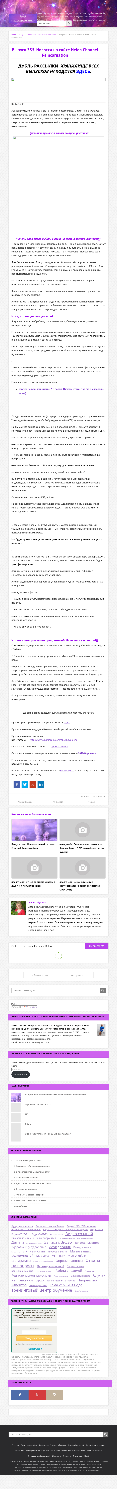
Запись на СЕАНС (81, 13)
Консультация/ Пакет (65, 13)
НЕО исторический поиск (43, 1261)
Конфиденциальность (95, 1445)
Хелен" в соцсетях (81, 1291)
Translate (32, 1007)
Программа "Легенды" (44, 1271)
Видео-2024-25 (56, 1234)
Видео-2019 (96, 1229)
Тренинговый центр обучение (41, 1290)
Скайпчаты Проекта (80, 1275)
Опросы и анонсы (69, 1261)
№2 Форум (19, 1450)
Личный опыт (34, 1251)
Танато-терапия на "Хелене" (61, 1280)
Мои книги (58, 1255)
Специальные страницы (73, 17)
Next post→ (76, 975)
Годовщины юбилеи (85, 1238)
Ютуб (86, 1456)
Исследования (60, 1247)
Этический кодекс (58, 1445)
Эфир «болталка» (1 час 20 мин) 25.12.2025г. (48, 1133)
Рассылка (89, 1271)
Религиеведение (61, 1276)
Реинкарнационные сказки (31, 1275)
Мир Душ (42, 1256)
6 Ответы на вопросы (25, 1189)
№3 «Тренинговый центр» (37, 1450)
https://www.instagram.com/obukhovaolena (53, 739)
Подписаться (20, 1074)
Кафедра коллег (82, 1247)
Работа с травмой (69, 1270)
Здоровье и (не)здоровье (28, 1247)
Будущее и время (22, 1226)
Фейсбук (67, 1456)
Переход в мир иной (50, 1266)
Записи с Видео (58, 1242)
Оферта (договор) (76, 1445)
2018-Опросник (87, 753)
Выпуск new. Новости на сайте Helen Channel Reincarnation (55, 1094)
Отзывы (91, 13)
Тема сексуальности (38, 1285)
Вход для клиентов (80, 20)
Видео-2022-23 (40, 1234)
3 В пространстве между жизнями (32, 1171)
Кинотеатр (15, 1252)
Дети (15, 1242)
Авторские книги (58, 17)
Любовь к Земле (57, 1251)
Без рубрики (21, 1206)
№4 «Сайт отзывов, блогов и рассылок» (68, 1450)
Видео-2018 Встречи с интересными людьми (65, 1229)
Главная (39, 13)
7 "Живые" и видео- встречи (29, 1194)
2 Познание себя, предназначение (32, 1166)
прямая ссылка (59, 746)
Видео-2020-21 (20, 1234)
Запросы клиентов (87, 1243)
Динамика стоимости (32, 1243)
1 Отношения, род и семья (28, 1160)
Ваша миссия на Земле (50, 1226)
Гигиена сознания (67, 1238)
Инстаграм (77, 1456)
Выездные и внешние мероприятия (33, 1238)
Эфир (28, 1124)
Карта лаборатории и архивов (61, 20)
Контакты (101, 20)
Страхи (40, 1280)
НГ (26, 1114)
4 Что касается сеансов (26, 1177)
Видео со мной (79, 1233)
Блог (105, 13)
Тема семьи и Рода (66, 1284)
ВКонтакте (56, 1456)
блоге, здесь (67, 770)
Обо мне (98, 13)
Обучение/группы (43, 17)
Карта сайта (92, 20)
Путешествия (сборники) (39, 1456)
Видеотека (44, 1445)
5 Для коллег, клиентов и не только (33, 1183)
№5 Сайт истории (94, 1450)
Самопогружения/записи (93, 17)
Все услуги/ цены (50, 13)
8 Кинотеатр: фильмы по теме (30, 1200)
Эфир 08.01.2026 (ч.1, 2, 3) (38, 1104)
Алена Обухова (25, 802)
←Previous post (40, 975)
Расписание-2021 (43, 20)
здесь (83, 71)
